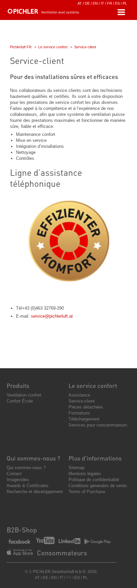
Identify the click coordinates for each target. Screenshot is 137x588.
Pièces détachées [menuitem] (85, 407)
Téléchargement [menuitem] (83, 419)
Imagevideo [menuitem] (18, 479)
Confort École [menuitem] (20, 401)
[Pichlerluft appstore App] (20, 553)
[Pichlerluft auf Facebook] (19, 542)
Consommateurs (62, 552)
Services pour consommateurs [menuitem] (97, 425)
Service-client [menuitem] (81, 401)
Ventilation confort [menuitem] (24, 395)
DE (87, 3)
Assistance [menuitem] (79, 395)
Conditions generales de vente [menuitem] (97, 485)
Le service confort (53, 47)
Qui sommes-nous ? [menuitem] (33, 458)
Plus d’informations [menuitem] (95, 458)
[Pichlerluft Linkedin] (69, 541)
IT (102, 3)
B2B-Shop (22, 529)
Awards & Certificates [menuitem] (28, 485)
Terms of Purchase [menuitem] (86, 491)
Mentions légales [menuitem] (84, 473)
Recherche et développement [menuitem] (35, 491)
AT (79, 3)
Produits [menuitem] (18, 385)
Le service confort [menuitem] (92, 385)
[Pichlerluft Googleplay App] (97, 542)
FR (109, 3)
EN (95, 3)
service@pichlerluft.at (52, 316)
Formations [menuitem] (79, 413)
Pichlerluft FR (21, 47)
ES (117, 3)
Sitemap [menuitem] (76, 467)
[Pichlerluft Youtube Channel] (45, 541)
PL (125, 3)
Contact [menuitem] (14, 473)
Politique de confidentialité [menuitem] (93, 479)
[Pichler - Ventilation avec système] (43, 12)
